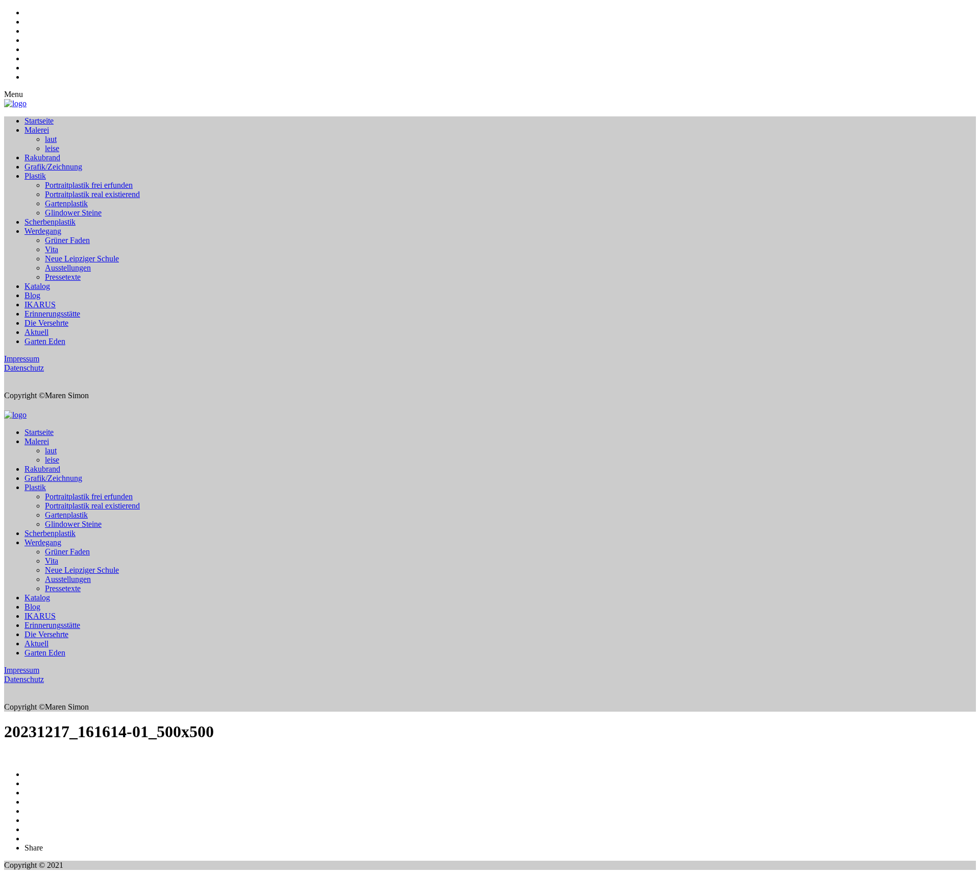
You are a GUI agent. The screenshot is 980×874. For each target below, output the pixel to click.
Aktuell (36, 332)
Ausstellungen (68, 267)
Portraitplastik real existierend (92, 194)
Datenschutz (24, 367)
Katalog (37, 286)
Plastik (35, 176)
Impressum (21, 358)
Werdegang (42, 231)
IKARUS (40, 304)
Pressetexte (63, 277)
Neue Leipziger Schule (82, 258)
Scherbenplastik (50, 221)
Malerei (36, 130)
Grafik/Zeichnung (53, 166)
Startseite (39, 120)
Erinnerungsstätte (52, 313)
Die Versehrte (46, 323)
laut (51, 139)
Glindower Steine (73, 212)
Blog (32, 295)
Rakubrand (42, 157)
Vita (51, 249)
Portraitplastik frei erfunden (89, 185)
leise (52, 148)
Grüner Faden (67, 240)
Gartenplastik (66, 203)
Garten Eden (44, 341)
